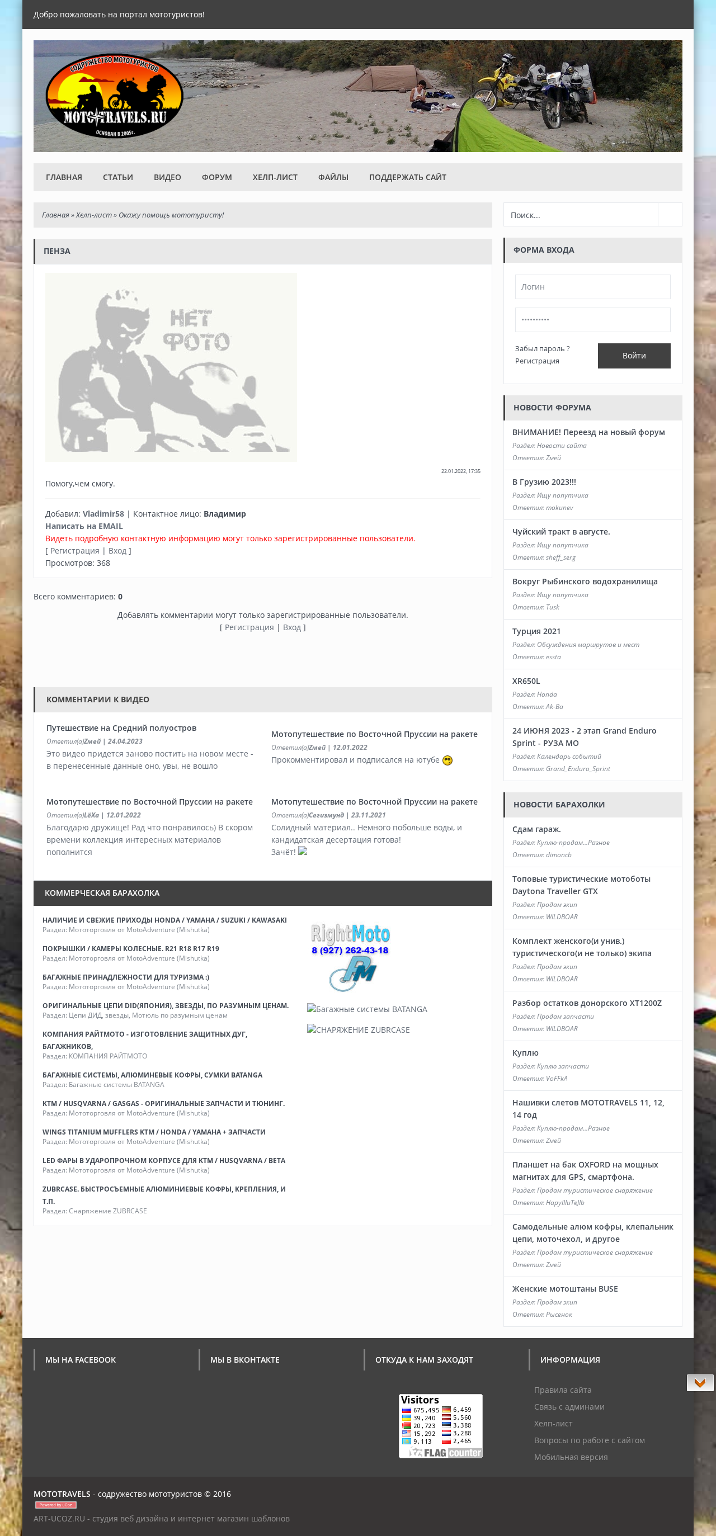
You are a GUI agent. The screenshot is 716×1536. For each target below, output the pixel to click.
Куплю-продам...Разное (573, 842)
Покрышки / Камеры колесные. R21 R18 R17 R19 (131, 948)
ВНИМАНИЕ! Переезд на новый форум (588, 432)
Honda (547, 694)
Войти (634, 355)
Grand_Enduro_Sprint (578, 768)
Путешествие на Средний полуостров (121, 727)
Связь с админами (569, 1406)
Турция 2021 (536, 631)
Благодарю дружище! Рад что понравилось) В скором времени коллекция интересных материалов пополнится (149, 839)
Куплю (525, 1052)
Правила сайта (563, 1389)
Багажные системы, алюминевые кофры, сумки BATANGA (152, 1075)
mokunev (559, 507)
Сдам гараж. (536, 829)
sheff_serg (561, 557)
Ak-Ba (554, 706)
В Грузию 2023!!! (544, 481)
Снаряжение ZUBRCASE (108, 1211)
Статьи (118, 177)
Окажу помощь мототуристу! (171, 215)
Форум (217, 177)
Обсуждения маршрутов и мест (588, 644)
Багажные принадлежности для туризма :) (126, 977)
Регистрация (75, 550)
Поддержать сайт (407, 177)
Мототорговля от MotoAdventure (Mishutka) (139, 929)
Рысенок (559, 1314)
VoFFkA (557, 1078)
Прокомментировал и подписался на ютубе (356, 759)
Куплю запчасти (563, 1066)
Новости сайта (562, 445)
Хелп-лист (275, 177)
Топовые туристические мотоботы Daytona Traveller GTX (581, 884)
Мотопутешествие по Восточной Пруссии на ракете (374, 734)
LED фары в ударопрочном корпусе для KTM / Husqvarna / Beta (164, 1160)
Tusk (552, 607)
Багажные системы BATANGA (116, 1084)
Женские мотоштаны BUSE (565, 1288)
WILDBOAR (562, 916)
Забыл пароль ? (542, 348)
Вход (117, 550)
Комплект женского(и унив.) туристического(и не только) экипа (582, 946)
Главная (64, 177)
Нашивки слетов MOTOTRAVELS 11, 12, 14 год (588, 1108)
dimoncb (559, 854)
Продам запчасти (565, 1016)
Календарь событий (569, 756)
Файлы (333, 177)
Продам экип (557, 904)
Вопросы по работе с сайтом (589, 1440)
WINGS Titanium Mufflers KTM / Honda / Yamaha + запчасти (154, 1132)
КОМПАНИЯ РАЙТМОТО (108, 1056)
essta (553, 656)
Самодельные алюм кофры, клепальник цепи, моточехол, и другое (592, 1232)
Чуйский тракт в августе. (561, 531)
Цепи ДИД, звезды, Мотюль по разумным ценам (148, 1015)
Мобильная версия (571, 1457)
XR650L (526, 680)
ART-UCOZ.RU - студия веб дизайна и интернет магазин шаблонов (162, 1518)
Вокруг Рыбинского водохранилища (585, 581)
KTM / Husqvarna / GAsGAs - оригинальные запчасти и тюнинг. (164, 1103)
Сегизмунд (326, 815)
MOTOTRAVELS (62, 1493)
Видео (167, 177)
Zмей (92, 741)
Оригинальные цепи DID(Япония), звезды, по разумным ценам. (166, 1005)
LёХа (91, 815)
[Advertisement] (237, 659)
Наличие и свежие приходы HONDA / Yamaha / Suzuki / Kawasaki (165, 920)
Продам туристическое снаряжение (595, 1190)
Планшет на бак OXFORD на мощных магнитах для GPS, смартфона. (585, 1170)
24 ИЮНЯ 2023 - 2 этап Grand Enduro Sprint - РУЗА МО (584, 736)
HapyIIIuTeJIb (565, 1202)
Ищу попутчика (562, 495)
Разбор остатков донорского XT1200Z (587, 1003)
